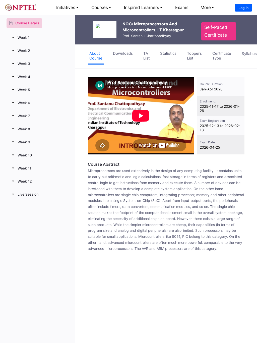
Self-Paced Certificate (215, 31)
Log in (243, 8)
